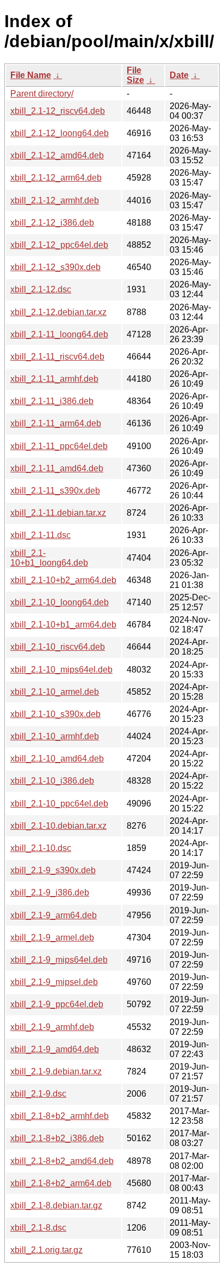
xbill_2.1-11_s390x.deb (55, 490)
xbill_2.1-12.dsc (40, 289)
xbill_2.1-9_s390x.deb (53, 870)
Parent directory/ (41, 93)
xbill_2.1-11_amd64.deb (56, 468)
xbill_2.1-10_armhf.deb (54, 736)
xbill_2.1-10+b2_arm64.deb (63, 580)
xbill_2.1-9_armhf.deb (52, 1027)
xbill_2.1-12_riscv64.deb (57, 111)
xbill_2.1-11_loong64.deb (59, 334)
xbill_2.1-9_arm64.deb (53, 915)
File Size (135, 75)
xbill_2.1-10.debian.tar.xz (58, 825)
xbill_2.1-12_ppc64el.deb (59, 244)
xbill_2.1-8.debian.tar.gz (56, 1205)
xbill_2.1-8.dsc (38, 1227)
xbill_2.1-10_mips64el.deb (61, 669)
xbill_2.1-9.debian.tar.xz (56, 1071)
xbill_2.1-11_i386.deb (52, 401)
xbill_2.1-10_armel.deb (54, 691)
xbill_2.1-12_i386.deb (52, 222)
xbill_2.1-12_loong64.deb (59, 133)
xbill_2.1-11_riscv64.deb (57, 356)
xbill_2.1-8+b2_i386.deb (57, 1138)
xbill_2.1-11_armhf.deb (54, 378)
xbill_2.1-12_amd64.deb (57, 155)
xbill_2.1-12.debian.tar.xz (58, 312)
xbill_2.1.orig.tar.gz (46, 1250)
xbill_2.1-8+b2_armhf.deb (59, 1116)
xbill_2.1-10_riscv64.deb (57, 646)
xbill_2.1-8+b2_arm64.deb (60, 1183)
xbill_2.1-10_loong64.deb (59, 602)
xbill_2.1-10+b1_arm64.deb (63, 624)
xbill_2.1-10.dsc (40, 848)
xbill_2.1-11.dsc (40, 535)
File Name (30, 75)
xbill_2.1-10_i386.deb (52, 780)
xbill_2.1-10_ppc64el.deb (59, 803)
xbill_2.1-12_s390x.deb (55, 267)
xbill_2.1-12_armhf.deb (54, 200)
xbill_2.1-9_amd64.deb (54, 1049)
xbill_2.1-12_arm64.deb (56, 177)
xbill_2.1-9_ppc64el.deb (56, 1004)
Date (179, 75)
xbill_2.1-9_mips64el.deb (59, 959)
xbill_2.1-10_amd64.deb (57, 758)
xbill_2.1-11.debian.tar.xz (58, 512)
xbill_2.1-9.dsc (38, 1093)
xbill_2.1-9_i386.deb (49, 892)
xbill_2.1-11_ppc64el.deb (59, 446)
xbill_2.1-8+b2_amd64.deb (62, 1161)
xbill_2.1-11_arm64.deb (55, 423)
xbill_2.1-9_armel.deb (52, 937)
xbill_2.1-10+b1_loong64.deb (49, 557)
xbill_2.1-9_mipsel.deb (54, 982)
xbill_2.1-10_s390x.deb (55, 714)
